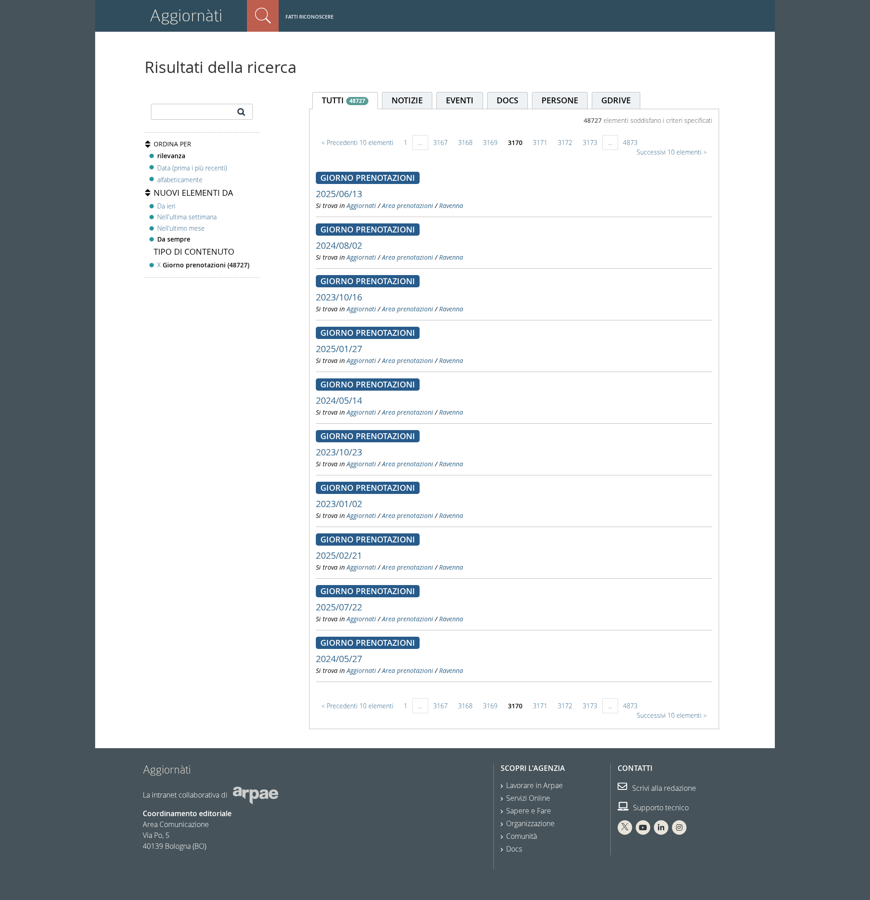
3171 (540, 142)
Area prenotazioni (407, 205)
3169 (490, 142)
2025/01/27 (339, 349)
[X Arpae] (625, 827)
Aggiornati (361, 205)
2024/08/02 (339, 245)
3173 (590, 142)
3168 (465, 142)
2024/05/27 (339, 659)
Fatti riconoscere (309, 16)
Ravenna (451, 205)
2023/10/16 (339, 297)
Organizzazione (530, 823)
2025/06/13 (339, 194)
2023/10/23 (339, 452)
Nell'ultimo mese (181, 228)
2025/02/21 (339, 555)
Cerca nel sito (263, 16)
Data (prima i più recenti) (192, 167)
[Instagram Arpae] (679, 827)
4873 (630, 142)
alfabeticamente (180, 179)
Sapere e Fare (528, 811)
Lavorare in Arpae (534, 785)
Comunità (521, 836)
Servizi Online (528, 798)
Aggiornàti (186, 15)
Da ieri (166, 206)
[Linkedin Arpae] (661, 827)
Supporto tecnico (660, 808)
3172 (565, 142)
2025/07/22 (339, 607)
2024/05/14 (339, 400)
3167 (440, 142)
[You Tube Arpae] (643, 827)
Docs (514, 849)
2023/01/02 (339, 504)
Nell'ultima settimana (187, 217)
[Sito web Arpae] (255, 794)
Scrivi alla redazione (663, 788)
